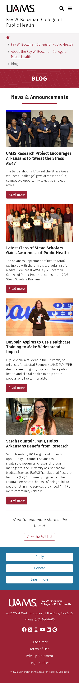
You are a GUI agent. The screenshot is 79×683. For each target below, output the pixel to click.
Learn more (39, 579)
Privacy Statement (39, 656)
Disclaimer (40, 642)
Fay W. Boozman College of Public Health (34, 22)
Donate (39, 568)
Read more (17, 194)
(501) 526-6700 (45, 619)
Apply (39, 557)
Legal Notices (39, 663)
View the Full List (39, 537)
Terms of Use (39, 649)
